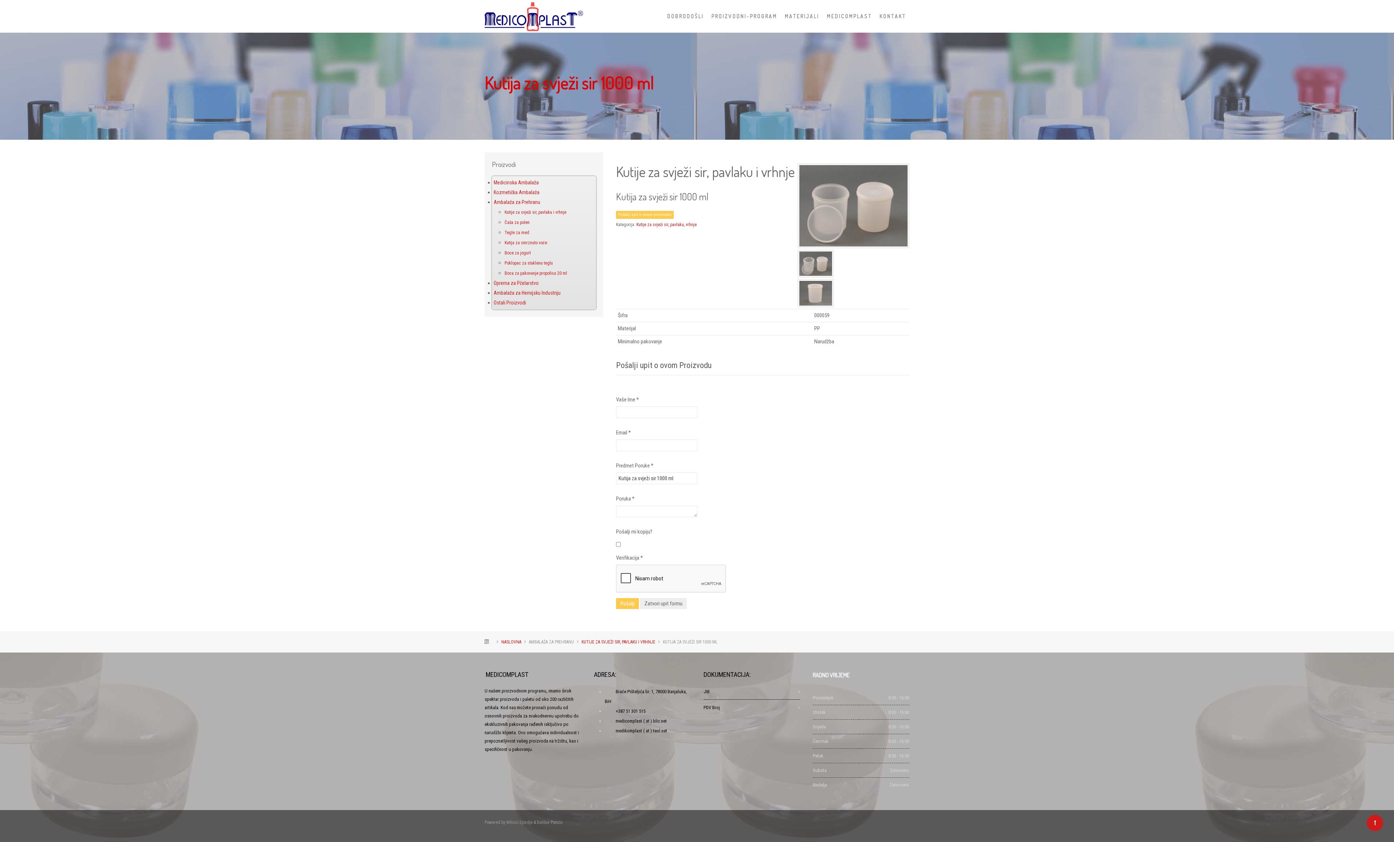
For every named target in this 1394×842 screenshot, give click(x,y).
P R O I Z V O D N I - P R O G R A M (744, 16)
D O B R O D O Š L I (685, 16)
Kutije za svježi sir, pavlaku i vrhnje (535, 212)
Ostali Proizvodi (510, 303)
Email (623, 432)
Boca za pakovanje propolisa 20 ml (536, 273)
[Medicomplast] (534, 14)
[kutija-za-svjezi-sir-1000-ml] (816, 293)
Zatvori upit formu (663, 603)
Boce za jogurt (518, 253)
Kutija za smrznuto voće (526, 242)
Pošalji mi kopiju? (634, 531)
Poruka (625, 498)
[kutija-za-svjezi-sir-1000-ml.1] (853, 205)
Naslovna (511, 642)
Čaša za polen (517, 222)
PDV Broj (712, 707)
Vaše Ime (627, 399)
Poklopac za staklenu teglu (529, 263)
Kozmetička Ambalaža (516, 192)
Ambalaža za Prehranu (517, 202)
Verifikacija (629, 558)
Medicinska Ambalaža (516, 182)
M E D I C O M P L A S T (849, 16)
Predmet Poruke (634, 465)
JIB (707, 691)
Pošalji (627, 603)
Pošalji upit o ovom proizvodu (645, 214)
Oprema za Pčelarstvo (516, 283)
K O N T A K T (892, 16)
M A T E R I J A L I (801, 16)
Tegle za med (517, 232)
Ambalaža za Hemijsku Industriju (527, 293)
